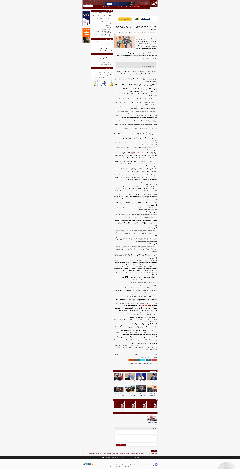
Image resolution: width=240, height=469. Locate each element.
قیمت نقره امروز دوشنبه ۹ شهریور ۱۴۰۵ (105, 59)
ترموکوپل (104, 453)
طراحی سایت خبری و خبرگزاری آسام (150, 464)
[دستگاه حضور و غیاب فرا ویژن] (103, 86)
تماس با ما (91, 0)
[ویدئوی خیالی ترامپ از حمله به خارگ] (119, 388)
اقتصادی (115, 23)
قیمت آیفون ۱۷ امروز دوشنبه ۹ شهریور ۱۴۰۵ (104, 44)
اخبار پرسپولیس (115, 453)
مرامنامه (94, 0)
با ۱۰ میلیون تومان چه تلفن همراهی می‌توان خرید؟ (146, 66)
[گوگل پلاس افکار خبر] (90, 464)
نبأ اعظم (110, 71)
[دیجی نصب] (86, 42)
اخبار (156, 409)
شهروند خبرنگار (146, 8)
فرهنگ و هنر (107, 457)
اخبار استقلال (109, 453)
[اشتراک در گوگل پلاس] (154, 360)
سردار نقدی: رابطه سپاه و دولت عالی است (104, 21)
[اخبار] (152, 404)
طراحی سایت (143, 453)
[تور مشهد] (120, 5)
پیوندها (88, 0)
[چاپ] (117, 354)
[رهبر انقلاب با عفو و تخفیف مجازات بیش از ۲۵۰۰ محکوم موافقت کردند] (152, 376)
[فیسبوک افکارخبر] (89, 464)
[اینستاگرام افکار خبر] (85, 464)
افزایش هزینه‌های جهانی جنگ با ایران (105, 29)
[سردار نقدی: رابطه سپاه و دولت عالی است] (141, 376)
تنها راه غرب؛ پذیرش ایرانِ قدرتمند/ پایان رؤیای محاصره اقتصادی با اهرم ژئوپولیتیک (102, 31)
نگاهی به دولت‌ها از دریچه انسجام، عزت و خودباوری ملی (102, 76)
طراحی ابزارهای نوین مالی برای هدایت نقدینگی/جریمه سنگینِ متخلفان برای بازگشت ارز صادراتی (101, 34)
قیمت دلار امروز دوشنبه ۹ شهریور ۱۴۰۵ (104, 48)
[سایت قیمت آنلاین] (135, 19)
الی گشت (138, 453)
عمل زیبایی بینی (122, 453)
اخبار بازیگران (132, 453)
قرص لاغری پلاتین (98, 453)
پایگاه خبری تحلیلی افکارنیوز (120, 464)
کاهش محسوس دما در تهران (107, 23)
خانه (118, 23)
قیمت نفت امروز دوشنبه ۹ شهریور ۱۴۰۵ (105, 60)
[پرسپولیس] (119, 404)
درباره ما (97, 0)
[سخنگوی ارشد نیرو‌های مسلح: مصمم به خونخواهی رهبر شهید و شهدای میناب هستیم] (141, 388)
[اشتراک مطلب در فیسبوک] (148, 360)
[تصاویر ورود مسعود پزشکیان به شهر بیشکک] (130, 388)
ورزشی (127, 457)
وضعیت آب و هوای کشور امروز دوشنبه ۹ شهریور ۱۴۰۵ (102, 72)
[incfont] (137, 354)
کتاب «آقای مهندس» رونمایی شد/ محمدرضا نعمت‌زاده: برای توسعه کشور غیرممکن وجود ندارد (102, 13)
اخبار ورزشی (144, 409)
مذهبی (102, 457)
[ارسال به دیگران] (115, 354)
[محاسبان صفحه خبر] (86, 25)
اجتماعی (113, 457)
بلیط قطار (127, 453)
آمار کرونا (148, 453)
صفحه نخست (136, 457)
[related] (115, 34)
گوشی (128, 363)
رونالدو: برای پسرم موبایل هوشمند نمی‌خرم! (147, 64)
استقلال (133, 409)
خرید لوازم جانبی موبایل (146, 305)
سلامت (136, 363)
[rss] (92, 464)
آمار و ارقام (146, 363)
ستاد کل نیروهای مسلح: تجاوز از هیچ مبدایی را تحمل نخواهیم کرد (101, 16)
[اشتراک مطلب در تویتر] (142, 360)
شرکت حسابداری (154, 453)
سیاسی (131, 457)
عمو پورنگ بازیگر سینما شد (107, 25)
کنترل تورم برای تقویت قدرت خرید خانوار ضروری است (102, 77)
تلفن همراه (140, 363)
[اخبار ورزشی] (141, 404)
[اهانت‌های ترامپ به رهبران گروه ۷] (152, 418)
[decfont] (135, 354)
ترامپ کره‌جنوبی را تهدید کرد (106, 27)
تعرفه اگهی (85, 0)
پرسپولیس (122, 409)
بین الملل (118, 457)
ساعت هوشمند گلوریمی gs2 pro (140, 152)
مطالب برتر (154, 399)
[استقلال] (130, 404)
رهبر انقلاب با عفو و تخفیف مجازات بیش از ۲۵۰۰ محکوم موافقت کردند (102, 19)
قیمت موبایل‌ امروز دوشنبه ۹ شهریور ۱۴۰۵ (104, 50)
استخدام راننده (91, 453)
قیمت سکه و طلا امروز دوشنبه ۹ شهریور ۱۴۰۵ (103, 42)
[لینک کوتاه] (114, 354)
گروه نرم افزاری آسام (117, 466)
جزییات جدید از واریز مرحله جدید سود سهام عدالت (102, 46)
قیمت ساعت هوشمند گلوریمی (146, 182)
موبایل (132, 363)
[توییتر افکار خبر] (87, 464)
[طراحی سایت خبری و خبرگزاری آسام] (156, 464)
